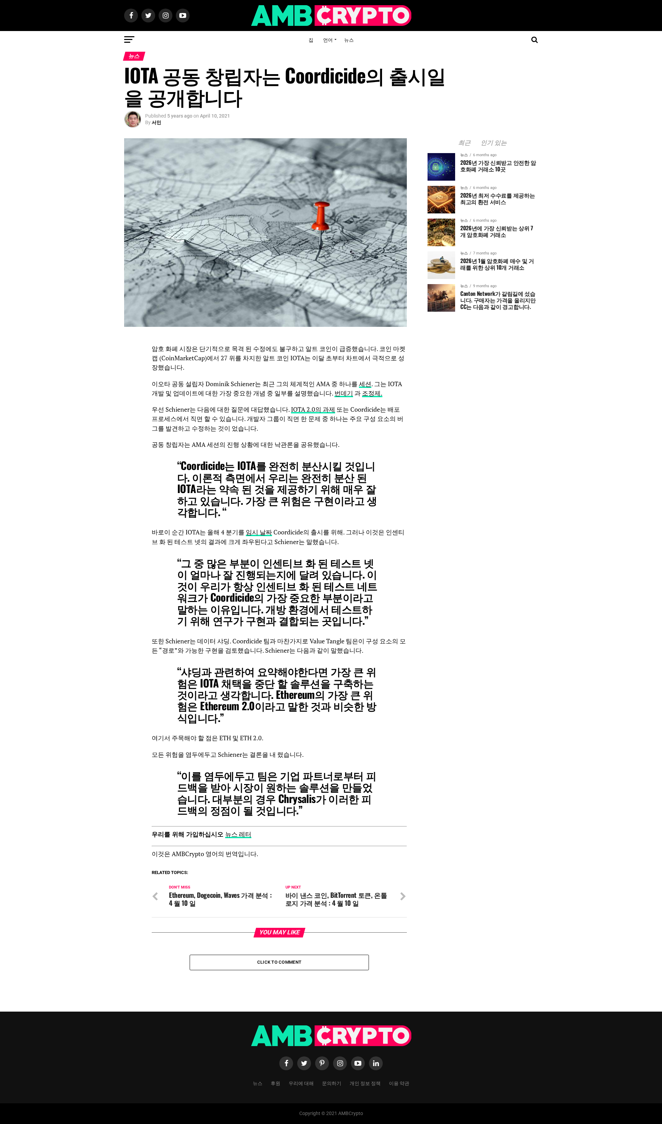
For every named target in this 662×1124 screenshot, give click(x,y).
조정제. (372, 393)
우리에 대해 (301, 1082)
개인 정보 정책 (365, 1082)
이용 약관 (399, 1082)
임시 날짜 (259, 532)
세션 (365, 384)
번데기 (343, 393)
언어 (328, 39)
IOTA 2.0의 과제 (313, 409)
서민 (156, 122)
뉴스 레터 (238, 834)
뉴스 (349, 39)
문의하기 (331, 1082)
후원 (275, 1082)
